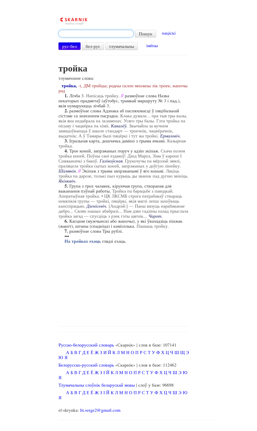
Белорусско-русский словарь (86, 365)
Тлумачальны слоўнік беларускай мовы (96, 385)
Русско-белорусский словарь (86, 345)
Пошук (145, 34)
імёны (152, 45)
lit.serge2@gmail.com (100, 410)
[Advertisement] (137, 283)
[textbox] (96, 33)
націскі (169, 33)
